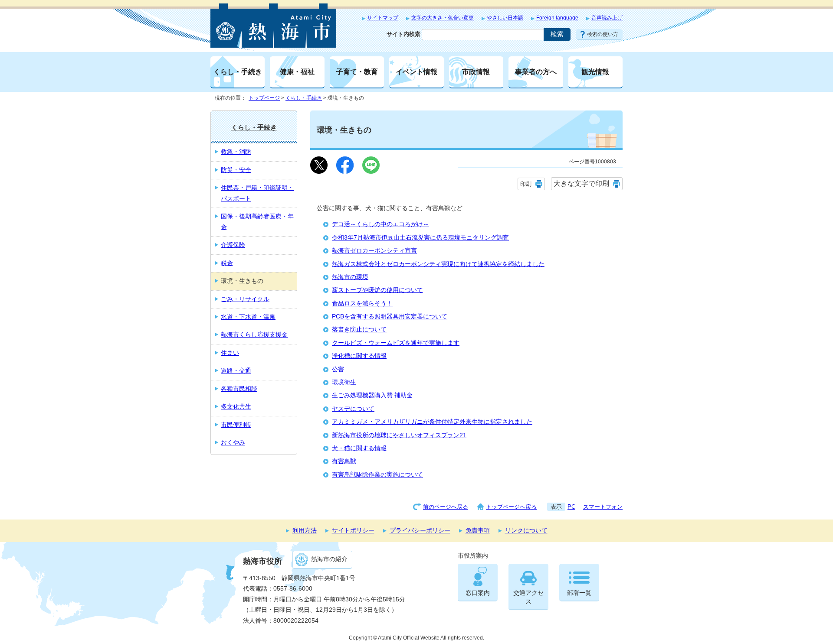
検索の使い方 (602, 34)
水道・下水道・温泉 (248, 317)
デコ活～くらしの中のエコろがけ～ (380, 224)
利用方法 (304, 530)
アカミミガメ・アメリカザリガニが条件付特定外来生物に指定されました (432, 422)
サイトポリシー (353, 530)
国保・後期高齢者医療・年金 (257, 221)
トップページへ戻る (511, 506)
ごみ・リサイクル (245, 299)
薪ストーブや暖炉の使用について (377, 290)
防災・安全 (236, 170)
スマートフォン (603, 506)
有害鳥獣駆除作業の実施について (377, 474)
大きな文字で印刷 (581, 183)
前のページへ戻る (445, 506)
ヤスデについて (353, 409)
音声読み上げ (607, 18)
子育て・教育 (357, 71)
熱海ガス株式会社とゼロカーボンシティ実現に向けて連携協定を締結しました (438, 264)
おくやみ (233, 442)
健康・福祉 (297, 71)
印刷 (525, 184)
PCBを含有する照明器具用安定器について (389, 316)
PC (571, 506)
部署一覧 (579, 593)
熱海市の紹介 (329, 559)
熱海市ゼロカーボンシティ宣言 (374, 250)
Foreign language (557, 18)
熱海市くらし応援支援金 (254, 334)
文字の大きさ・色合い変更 (442, 18)
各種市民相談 (239, 389)
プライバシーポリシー (420, 530)
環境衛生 (344, 382)
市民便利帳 (236, 425)
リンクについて (526, 530)
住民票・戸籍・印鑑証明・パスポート (257, 193)
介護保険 (233, 245)
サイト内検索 (403, 34)
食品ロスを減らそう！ (362, 303)
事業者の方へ (536, 71)
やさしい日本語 (505, 18)
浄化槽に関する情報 (359, 356)
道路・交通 (236, 370)
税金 (227, 263)
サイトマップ (382, 18)
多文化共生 (236, 406)
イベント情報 (416, 71)
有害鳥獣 (344, 461)
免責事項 (478, 530)
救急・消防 (236, 152)
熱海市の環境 (350, 277)
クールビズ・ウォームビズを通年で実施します (395, 343)
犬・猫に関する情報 (359, 448)
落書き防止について (359, 329)
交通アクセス (528, 597)
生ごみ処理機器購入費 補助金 (372, 395)
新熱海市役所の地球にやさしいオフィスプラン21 (399, 435)
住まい (230, 353)
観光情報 (595, 71)
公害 (338, 369)
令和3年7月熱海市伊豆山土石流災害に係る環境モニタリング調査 (420, 237)
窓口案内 (478, 593)
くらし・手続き (237, 71)
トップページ (264, 98)
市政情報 (476, 71)
